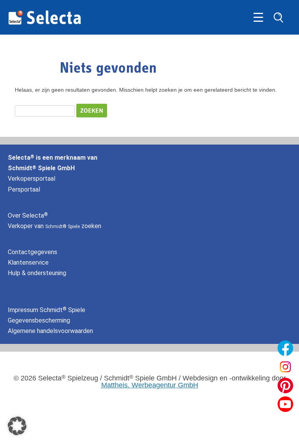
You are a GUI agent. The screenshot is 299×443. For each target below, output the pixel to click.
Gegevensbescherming (39, 320)
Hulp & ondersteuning (37, 273)
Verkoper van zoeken (54, 226)
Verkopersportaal (31, 178)
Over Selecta (28, 215)
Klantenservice (28, 262)
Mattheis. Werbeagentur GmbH (149, 385)
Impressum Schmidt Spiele (47, 310)
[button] (17, 426)
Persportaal (24, 189)
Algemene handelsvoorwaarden (50, 331)
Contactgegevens (32, 252)
